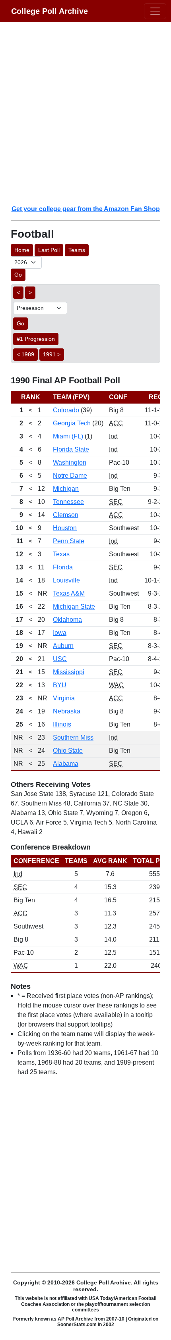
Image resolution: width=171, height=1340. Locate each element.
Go (18, 274)
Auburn (63, 645)
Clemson (65, 514)
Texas (61, 554)
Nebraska (66, 711)
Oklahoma (67, 619)
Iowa (59, 632)
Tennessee (68, 501)
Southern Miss (73, 737)
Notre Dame (70, 475)
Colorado (66, 410)
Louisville (66, 580)
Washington (69, 462)
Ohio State (68, 750)
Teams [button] (76, 250)
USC (60, 659)
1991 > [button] (51, 354)
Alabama (65, 763)
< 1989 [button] (25, 354)
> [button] (30, 292)
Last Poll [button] (49, 250)
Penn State (68, 541)
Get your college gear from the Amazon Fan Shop (86, 209)
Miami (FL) (68, 436)
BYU (59, 685)
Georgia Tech (72, 423)
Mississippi (68, 672)
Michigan (66, 488)
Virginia (64, 698)
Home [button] (21, 250)
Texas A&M (69, 593)
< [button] (18, 292)
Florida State (71, 449)
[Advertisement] (85, 113)
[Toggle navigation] (155, 11)
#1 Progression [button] (36, 339)
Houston (65, 528)
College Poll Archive (49, 11)
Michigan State (74, 606)
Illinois (62, 724)
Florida (63, 567)
